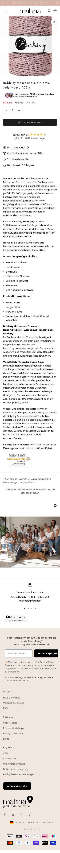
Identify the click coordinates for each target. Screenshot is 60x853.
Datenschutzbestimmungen (17, 680)
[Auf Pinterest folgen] (21, 814)
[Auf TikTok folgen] (29, 814)
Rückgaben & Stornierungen (19, 774)
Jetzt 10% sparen (46, 653)
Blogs (6, 738)
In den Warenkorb (30, 122)
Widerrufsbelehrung (14, 763)
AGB (5, 753)
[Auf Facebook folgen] (4, 814)
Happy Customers (13, 733)
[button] (30, 490)
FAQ (5, 708)
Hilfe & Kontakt (11, 697)
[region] (30, 593)
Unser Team (10, 722)
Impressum (9, 758)
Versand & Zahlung (13, 703)
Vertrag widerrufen (17, 786)
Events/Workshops (13, 728)
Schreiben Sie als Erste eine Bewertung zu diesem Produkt (30, 491)
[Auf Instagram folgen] (13, 814)
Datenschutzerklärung (15, 769)
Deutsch (46, 822)
